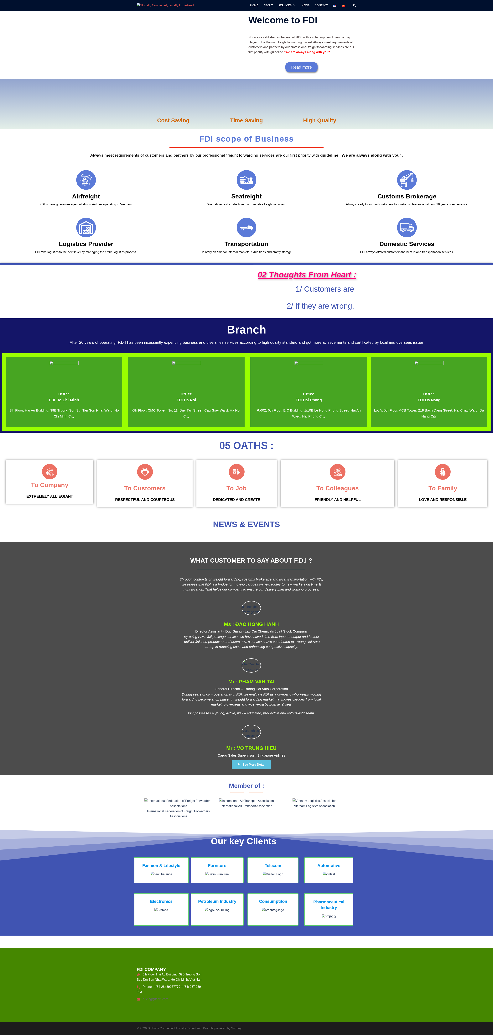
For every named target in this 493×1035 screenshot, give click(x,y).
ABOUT (268, 5)
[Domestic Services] (407, 227)
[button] (354, 5)
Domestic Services (406, 243)
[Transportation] (246, 227)
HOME (254, 5)
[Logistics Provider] (86, 227)
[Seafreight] (246, 180)
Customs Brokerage (406, 196)
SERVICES (285, 5)
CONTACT (321, 5)
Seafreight (246, 196)
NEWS (305, 5)
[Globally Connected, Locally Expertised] (165, 5)
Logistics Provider (86, 243)
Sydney (236, 1028)
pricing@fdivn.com (155, 999)
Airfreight (86, 196)
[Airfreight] (86, 180)
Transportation (246, 243)
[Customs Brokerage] (407, 180)
